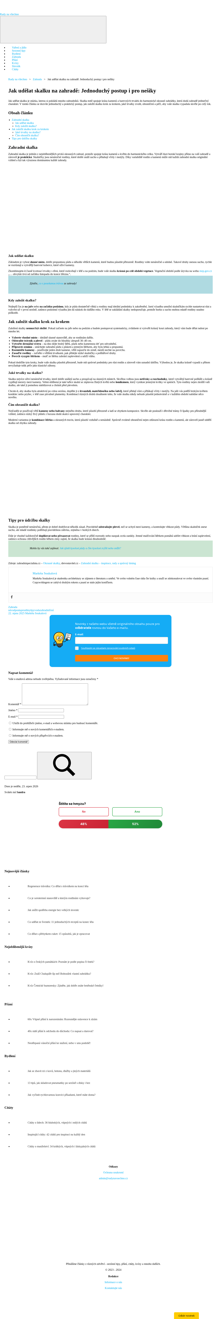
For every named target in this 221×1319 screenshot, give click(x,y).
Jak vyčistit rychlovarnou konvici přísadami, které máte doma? (61, 1094)
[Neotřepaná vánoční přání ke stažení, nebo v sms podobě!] (19, 1043)
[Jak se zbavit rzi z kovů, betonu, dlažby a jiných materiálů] (19, 1071)
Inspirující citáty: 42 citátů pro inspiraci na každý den (56, 1134)
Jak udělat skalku (24, 122)
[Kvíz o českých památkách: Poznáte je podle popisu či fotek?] (19, 961)
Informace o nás (113, 1282)
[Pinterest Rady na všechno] (192, 1204)
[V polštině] (139, 1314)
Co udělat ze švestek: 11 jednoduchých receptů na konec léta (61, 921)
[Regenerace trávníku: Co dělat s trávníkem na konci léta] (19, 886)
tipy (32, 610)
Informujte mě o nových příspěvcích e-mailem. (37, 735)
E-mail (13, 716)
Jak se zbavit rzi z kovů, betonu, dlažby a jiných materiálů (59, 1071)
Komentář (14, 704)
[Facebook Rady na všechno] (139, 1204)
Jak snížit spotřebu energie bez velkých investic (53, 910)
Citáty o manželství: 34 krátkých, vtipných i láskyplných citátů (61, 1146)
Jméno (12, 710)
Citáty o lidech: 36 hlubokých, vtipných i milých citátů (57, 1122)
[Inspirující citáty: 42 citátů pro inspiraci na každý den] (19, 1134)
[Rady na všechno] (113, 1258)
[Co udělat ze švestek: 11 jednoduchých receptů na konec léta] (19, 921)
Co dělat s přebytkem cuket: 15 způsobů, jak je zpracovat (59, 933)
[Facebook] (11, 597)
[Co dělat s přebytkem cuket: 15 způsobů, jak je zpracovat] (19, 933)
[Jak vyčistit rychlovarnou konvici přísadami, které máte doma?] (19, 1094)
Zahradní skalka (20, 119)
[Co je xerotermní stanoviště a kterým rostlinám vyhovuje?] (19, 898)
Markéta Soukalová (35, 613)
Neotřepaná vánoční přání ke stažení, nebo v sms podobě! (59, 1043)
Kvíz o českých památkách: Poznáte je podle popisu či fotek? (61, 961)
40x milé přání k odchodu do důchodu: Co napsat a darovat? (60, 1031)
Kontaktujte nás (113, 1288)
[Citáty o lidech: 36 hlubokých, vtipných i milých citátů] (19, 1122)
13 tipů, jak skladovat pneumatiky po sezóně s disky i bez (59, 1082)
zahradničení (47, 610)
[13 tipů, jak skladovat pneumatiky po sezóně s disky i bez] (19, 1082)
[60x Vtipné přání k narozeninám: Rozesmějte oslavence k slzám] (19, 1019)
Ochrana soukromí (113, 1172)
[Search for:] (20, 777)
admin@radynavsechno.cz (113, 1178)
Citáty (15, 69)
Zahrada (37, 79)
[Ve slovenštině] (87, 1314)
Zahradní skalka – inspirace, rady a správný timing (108, 563)
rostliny (26, 610)
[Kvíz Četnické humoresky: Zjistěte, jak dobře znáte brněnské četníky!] (19, 985)
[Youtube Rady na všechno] (87, 1204)
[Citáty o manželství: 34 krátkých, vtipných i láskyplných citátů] (19, 1146)
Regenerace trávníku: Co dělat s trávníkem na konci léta (58, 886)
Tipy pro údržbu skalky (24, 138)
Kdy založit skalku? (26, 126)
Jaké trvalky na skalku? (28, 132)
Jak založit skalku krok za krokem (30, 129)
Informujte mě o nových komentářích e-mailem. (38, 729)
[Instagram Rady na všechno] (34, 1204)
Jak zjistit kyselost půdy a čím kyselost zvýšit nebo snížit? (90, 548)
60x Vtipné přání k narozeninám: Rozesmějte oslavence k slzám (62, 1019)
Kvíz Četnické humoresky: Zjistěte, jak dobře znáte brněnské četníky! (65, 985)
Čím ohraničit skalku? (27, 135)
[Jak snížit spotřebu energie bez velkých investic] (19, 910)
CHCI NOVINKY (121, 658)
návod (11, 610)
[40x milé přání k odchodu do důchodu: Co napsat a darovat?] (19, 1031)
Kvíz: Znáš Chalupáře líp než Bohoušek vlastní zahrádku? (59, 973)
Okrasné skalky (51, 563)
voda (37, 610)
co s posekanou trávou (51, 283)
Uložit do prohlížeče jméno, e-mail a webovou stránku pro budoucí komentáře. (55, 723)
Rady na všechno (9, 14)
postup (18, 610)
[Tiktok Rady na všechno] (113, 1231)
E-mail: (79, 634)
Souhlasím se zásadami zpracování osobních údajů (108, 648)
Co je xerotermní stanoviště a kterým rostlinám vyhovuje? (59, 898)
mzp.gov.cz (205, 270)
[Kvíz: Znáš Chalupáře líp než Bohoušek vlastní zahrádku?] (19, 973)
